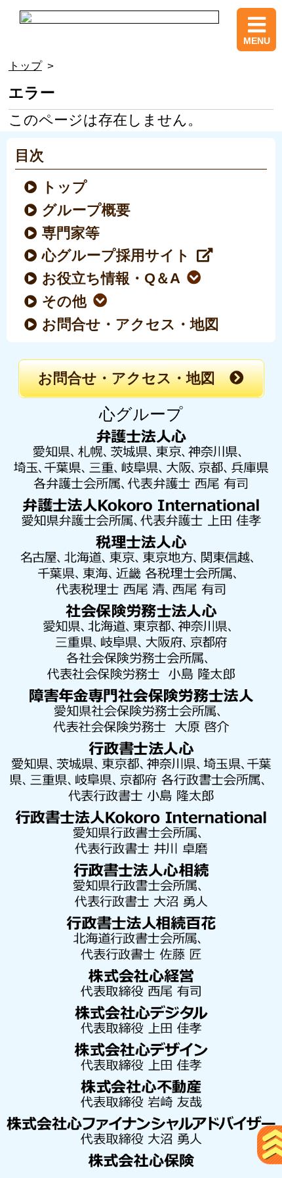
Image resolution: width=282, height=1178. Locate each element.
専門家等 (71, 233)
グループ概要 (87, 210)
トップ (25, 65)
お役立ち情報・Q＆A (111, 278)
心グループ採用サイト (116, 255)
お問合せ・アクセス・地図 (131, 324)
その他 (65, 301)
